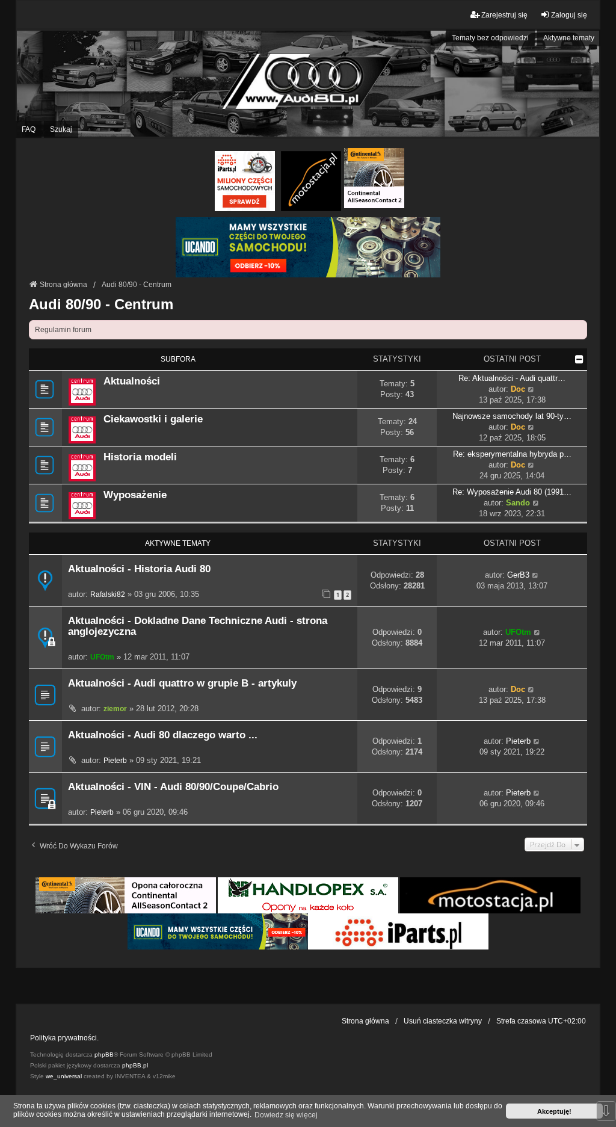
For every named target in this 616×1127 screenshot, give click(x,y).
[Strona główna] (308, 83)
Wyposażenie (135, 494)
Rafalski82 (107, 594)
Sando (518, 502)
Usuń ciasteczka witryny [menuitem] (443, 1021)
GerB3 (518, 574)
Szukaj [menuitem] (61, 129)
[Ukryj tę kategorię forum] (579, 359)
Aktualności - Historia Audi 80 (139, 569)
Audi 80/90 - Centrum (101, 304)
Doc (518, 389)
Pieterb (115, 760)
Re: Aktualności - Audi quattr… (511, 378)
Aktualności (131, 380)
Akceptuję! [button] (554, 1111)
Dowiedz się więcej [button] (286, 1115)
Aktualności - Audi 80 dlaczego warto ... (162, 735)
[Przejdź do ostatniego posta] (536, 575)
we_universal (64, 1076)
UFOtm (102, 657)
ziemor (115, 709)
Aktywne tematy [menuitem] (568, 38)
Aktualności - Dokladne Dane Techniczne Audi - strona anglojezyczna (197, 626)
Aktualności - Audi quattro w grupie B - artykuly (182, 683)
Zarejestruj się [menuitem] (504, 15)
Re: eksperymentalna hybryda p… (512, 454)
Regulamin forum (63, 330)
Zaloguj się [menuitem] (569, 15)
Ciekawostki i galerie (153, 418)
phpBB (104, 1054)
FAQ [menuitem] (28, 129)
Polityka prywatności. (64, 1038)
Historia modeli (140, 456)
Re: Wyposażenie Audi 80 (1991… (511, 491)
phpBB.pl (135, 1065)
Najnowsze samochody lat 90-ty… (511, 416)
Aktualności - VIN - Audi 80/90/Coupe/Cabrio (173, 786)
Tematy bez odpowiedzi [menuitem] (490, 38)
